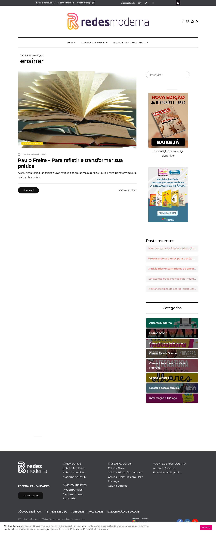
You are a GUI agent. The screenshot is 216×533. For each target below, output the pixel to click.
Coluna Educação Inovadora (125, 472)
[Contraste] (153, 3)
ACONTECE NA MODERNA (129, 42)
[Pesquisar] (184, 75)
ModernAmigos (73, 489)
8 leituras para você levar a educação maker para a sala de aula (173, 248)
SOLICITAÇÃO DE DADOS (123, 511)
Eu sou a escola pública (167, 472)
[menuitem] (45, 3)
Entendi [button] (206, 527)
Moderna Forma (73, 494)
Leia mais (28, 190)
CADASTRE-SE (30, 495)
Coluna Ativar (116, 468)
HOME (71, 42)
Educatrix (69, 498)
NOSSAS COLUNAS (92, 42)
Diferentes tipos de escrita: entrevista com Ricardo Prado (173, 288)
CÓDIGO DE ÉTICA (29, 511)
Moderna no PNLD (74, 476)
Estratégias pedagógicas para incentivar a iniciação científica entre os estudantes (173, 278)
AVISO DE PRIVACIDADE (87, 511)
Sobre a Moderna (73, 468)
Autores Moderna (164, 468)
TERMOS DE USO (56, 511)
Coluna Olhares (32, 143)
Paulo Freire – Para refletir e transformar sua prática (70, 163)
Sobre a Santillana (74, 472)
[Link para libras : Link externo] (178, 3)
